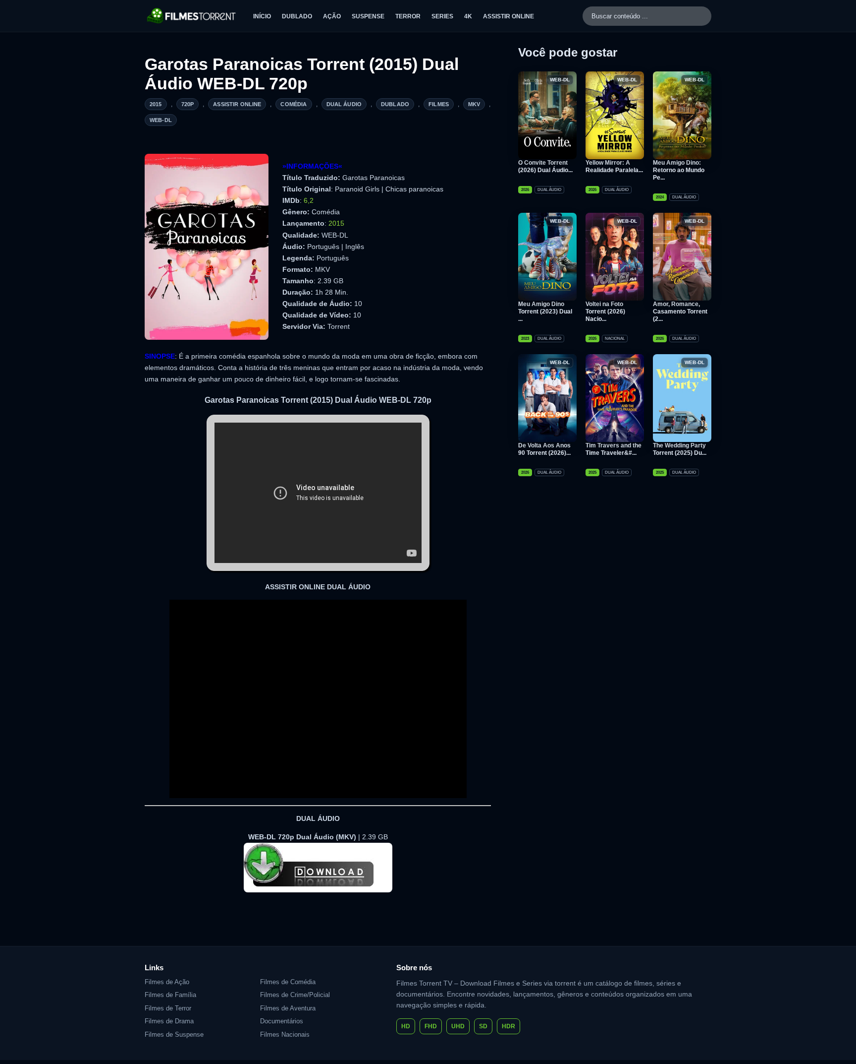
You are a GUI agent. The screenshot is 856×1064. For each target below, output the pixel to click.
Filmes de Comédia (288, 982)
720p (187, 104)
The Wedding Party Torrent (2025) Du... (679, 449)
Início (262, 16)
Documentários (281, 1021)
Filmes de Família (170, 995)
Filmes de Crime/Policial (295, 995)
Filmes (438, 104)
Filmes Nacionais (285, 1034)
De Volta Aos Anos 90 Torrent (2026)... (544, 449)
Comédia (293, 104)
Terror (408, 16)
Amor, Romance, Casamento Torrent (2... (680, 311)
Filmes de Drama (169, 1021)
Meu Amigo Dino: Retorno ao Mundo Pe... (678, 170)
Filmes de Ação (167, 982)
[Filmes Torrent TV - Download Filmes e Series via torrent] (192, 16)
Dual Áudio (344, 104)
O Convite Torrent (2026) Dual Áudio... (545, 166)
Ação (332, 16)
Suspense (368, 16)
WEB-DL (161, 120)
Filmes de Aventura (288, 1008)
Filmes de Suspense (174, 1034)
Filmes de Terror (168, 1008)
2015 (156, 104)
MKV (474, 104)
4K (468, 16)
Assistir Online (508, 16)
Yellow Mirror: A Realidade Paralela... (614, 166)
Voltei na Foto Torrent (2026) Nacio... (605, 311)
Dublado (297, 16)
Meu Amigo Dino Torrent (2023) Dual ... (545, 311)
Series (442, 16)
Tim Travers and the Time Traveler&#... (614, 449)
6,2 (309, 200)
